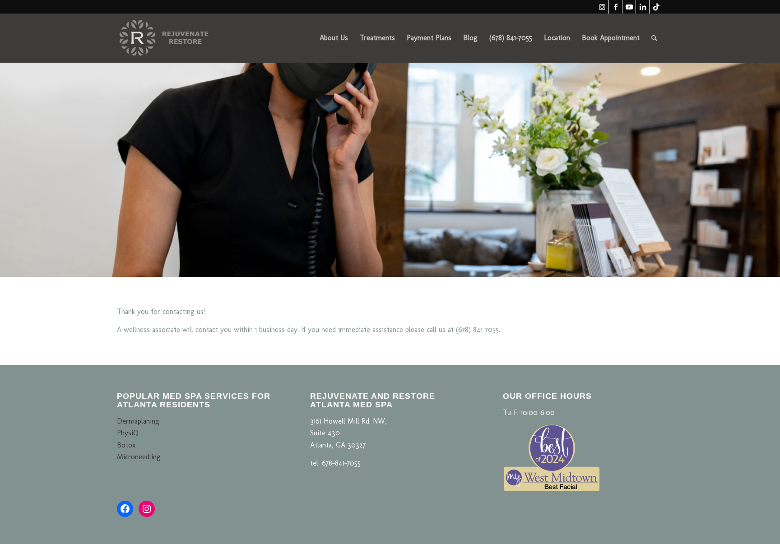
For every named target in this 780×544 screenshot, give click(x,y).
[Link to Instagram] (601, 7)
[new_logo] (165, 38)
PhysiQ (128, 433)
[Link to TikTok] (656, 7)
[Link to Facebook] (615, 7)
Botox (126, 445)
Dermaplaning (138, 421)
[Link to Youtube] (629, 7)
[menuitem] (334, 38)
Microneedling (139, 456)
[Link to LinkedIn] (642, 7)
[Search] (654, 38)
